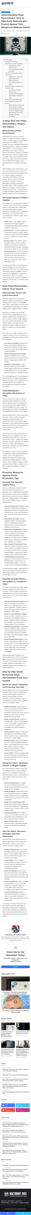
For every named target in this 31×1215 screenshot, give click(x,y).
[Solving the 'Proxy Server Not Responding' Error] (23, 1026)
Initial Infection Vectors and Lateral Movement (16, 77)
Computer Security (10, 8)
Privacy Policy (5, 1202)
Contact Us (19, 1201)
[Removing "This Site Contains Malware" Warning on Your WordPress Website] (8, 1026)
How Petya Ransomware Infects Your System (13, 74)
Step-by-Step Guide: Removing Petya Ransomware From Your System (13, 101)
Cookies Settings (24, 1202)
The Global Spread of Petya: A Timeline (16, 70)
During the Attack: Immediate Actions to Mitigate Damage (16, 109)
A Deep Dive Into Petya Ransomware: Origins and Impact (14, 62)
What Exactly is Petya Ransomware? (14, 66)
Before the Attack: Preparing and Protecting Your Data (16, 106)
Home (3, 8)
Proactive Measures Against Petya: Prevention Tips (14, 87)
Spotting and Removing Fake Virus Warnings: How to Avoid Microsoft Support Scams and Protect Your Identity (22, 1052)
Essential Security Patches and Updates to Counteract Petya (16, 95)
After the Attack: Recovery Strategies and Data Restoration (16, 114)
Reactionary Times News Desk (7, 30)
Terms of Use (14, 1202)
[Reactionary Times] (7, 3)
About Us (3, 1201)
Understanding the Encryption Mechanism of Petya (15, 82)
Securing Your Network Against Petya (15, 91)
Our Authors (11, 1201)
